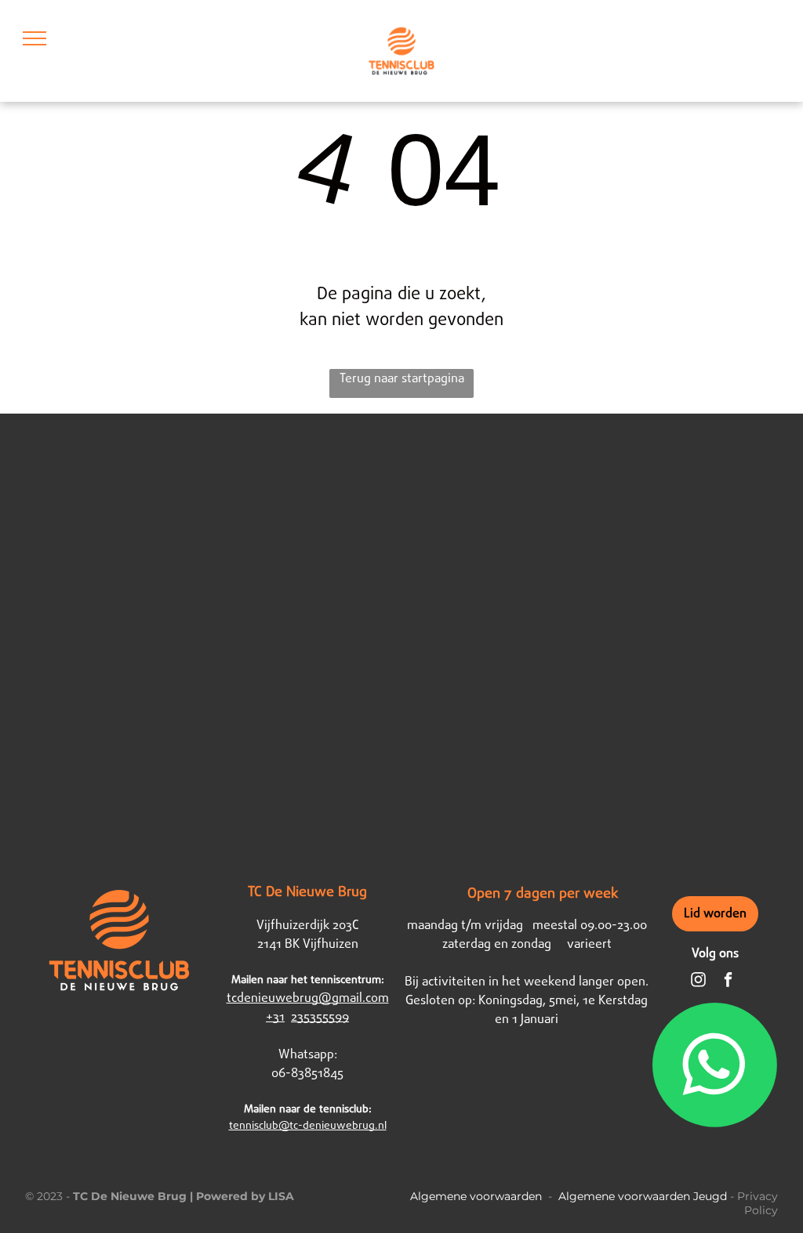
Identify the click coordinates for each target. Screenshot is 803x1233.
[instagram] (698, 981)
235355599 (320, 1017)
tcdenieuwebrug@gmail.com (308, 998)
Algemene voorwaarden (476, 1196)
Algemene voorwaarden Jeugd (642, 1196)
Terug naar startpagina (402, 378)
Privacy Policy (757, 1203)
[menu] (34, 38)
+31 (275, 1017)
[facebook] (728, 981)
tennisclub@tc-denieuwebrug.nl (308, 1125)
